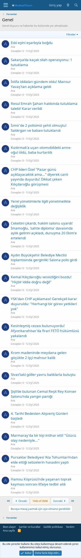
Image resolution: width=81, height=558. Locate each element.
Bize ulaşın (9, 527)
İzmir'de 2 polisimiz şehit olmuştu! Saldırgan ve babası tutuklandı (39, 128)
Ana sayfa (9, 530)
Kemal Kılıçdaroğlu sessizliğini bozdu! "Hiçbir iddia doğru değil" (41, 279)
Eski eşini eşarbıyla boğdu (32, 42)
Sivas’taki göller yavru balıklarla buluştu (43, 374)
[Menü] (6, 5)
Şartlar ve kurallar (29, 527)
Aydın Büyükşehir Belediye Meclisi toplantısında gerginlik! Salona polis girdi (44, 257)
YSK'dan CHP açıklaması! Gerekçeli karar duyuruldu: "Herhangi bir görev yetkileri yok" (44, 303)
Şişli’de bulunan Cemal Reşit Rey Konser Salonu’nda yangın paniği (43, 394)
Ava (13, 47)
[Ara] (76, 5)
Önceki (22, 501)
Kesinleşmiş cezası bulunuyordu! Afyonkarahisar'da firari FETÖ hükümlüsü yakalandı (45, 330)
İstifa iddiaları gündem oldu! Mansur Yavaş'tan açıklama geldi (41, 84)
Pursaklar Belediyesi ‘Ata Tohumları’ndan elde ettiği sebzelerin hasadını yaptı (44, 460)
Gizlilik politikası (53, 527)
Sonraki (58, 501)
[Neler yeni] (68, 5)
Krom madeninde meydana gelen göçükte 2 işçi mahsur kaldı (39, 355)
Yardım (70, 527)
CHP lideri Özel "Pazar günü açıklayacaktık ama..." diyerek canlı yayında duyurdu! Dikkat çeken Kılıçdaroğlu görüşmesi (39, 177)
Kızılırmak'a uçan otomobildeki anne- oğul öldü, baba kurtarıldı (41, 150)
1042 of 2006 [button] (40, 501)
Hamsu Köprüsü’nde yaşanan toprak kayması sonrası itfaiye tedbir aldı (41, 482)
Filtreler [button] (71, 34)
